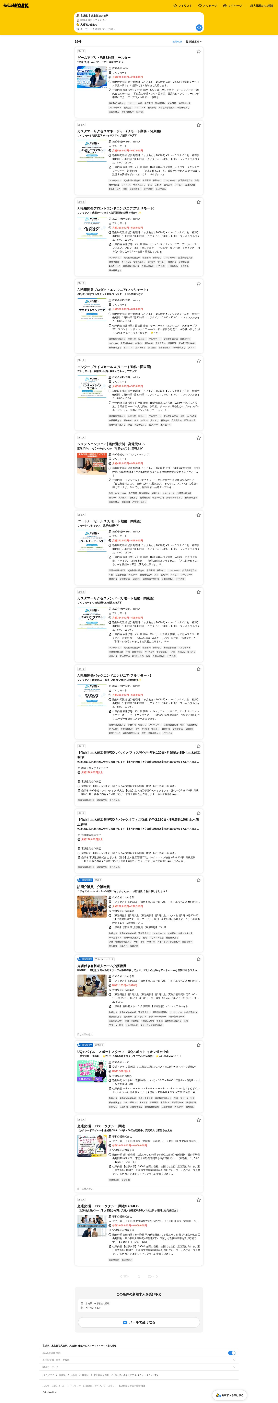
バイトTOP (48, 1375)
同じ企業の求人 (85, 1034)
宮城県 (62, 1375)
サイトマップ (74, 1386)
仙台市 (73, 1375)
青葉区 (85, 1375)
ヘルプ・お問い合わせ (54, 1386)
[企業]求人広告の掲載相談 (132, 1386)
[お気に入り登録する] (198, 51)
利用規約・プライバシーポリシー (100, 1386)
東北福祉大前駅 (101, 1375)
